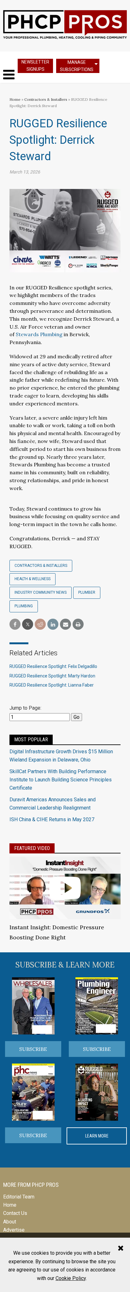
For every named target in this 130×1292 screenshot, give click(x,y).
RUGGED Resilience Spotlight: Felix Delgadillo (53, 666)
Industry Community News (41, 592)
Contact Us (15, 1213)
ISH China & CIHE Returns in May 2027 (51, 819)
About (9, 1222)
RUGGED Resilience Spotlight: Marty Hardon (52, 675)
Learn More (97, 1135)
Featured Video (32, 848)
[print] (78, 625)
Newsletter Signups (35, 65)
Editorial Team (18, 1197)
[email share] (65, 625)
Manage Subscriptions (76, 66)
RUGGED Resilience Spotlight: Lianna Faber (51, 685)
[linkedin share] (52, 625)
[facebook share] (15, 625)
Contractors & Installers (45, 99)
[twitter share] (27, 625)
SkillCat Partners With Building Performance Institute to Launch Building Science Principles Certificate (60, 779)
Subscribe (33, 1049)
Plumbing (24, 606)
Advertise (14, 1230)
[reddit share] (40, 625)
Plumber (86, 592)
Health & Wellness (32, 579)
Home (15, 99)
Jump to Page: (25, 708)
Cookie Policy (71, 1278)
